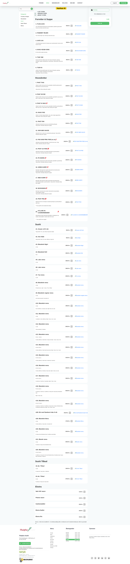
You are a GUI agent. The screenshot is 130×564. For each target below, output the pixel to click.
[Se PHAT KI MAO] (81, 105)
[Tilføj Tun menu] (71, 276)
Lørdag (72, 539)
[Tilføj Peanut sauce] (84, 498)
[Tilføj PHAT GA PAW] (71, 151)
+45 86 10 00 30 (26, 543)
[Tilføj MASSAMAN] (71, 191)
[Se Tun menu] (81, 276)
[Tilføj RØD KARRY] (71, 180)
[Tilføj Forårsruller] (71, 26)
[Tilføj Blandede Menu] (71, 421)
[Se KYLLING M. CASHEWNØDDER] (79, 215)
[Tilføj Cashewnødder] (84, 504)
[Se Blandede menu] (81, 285)
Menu (47, 3)
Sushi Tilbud (24, 23)
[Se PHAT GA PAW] (81, 150)
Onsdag (73, 535)
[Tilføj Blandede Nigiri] (71, 245)
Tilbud (51, 537)
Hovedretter (23, 18)
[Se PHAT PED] (81, 202)
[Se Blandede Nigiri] (81, 245)
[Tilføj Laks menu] (71, 261)
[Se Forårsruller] (81, 26)
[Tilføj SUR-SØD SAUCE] (71, 132)
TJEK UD (100, 23)
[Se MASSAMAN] (81, 191)
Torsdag (73, 536)
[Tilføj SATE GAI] (71, 42)
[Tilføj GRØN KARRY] (71, 170)
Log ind (115, 3)
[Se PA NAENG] (81, 160)
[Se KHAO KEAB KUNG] (81, 51)
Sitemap (51, 547)
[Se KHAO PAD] (81, 114)
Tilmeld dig (123, 3)
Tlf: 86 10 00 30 (22, 539)
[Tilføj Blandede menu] (71, 285)
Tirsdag (73, 534)
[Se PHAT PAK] (81, 123)
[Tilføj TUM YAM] (71, 60)
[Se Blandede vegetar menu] (81, 295)
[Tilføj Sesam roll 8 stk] (71, 230)
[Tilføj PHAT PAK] (71, 123)
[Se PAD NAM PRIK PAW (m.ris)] (80, 141)
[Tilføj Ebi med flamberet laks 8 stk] (70, 413)
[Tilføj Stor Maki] (71, 238)
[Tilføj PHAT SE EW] (71, 96)
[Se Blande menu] (81, 442)
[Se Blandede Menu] (81, 421)
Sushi (22, 21)
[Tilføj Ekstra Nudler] (84, 511)
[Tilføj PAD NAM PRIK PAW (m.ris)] (70, 141)
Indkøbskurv (56, 3)
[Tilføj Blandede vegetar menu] (71, 295)
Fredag (73, 538)
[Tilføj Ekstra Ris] (84, 517)
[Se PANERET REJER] (81, 34)
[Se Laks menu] (81, 261)
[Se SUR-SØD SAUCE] (81, 132)
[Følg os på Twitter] (98, 558)
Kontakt (79, 3)
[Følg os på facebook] (92, 558)
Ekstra (22, 25)
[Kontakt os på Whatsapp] (105, 558)
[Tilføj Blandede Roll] (71, 253)
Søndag (73, 540)
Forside (41, 3)
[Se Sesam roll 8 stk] (81, 230)
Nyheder (51, 541)
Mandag (73, 532)
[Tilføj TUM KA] (71, 70)
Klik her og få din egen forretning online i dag (26, 557)
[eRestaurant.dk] (26, 560)
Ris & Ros (65, 3)
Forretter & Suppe (25, 16)
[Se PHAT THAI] (81, 86)
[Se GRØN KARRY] (81, 170)
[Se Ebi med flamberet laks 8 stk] (80, 413)
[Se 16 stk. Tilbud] (81, 468)
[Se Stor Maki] (81, 238)
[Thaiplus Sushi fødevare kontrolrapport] (22, 552)
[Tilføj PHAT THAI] (71, 86)
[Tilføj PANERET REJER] (71, 34)
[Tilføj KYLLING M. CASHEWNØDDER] (67, 215)
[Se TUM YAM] (81, 60)
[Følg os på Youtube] (109, 558)
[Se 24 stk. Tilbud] (81, 479)
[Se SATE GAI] (81, 42)
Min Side (72, 3)
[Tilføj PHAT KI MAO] (71, 105)
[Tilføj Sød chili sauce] (84, 492)
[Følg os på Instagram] (95, 558)
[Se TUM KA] (81, 70)
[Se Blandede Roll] (81, 253)
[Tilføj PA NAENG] (71, 160)
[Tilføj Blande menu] (71, 442)
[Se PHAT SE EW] (81, 96)
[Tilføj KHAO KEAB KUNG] (71, 51)
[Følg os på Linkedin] (102, 558)
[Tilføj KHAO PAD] (71, 114)
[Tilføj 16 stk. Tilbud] (71, 468)
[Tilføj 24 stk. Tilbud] (71, 479)
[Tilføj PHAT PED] (71, 202)
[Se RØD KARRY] (81, 180)
